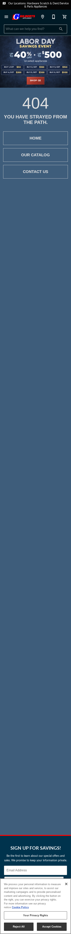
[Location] (42, 16)
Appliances (40, 6)
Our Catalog (35, 155)
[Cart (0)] (64, 16)
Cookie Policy (20, 907)
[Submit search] (61, 29)
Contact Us (35, 171)
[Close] (66, 884)
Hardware (33, 3)
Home (35, 138)
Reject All (19, 926)
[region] (35, 906)
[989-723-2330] (53, 16)
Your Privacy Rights (35, 915)
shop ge (35, 80)
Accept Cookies (52, 926)
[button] (6, 16)
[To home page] (24, 16)
